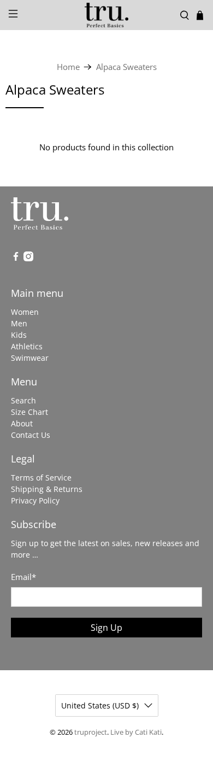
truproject (90, 732)
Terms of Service (41, 477)
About (22, 423)
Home (68, 67)
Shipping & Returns (46, 489)
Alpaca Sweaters (126, 67)
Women (25, 312)
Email (23, 576)
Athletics (27, 346)
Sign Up (106, 628)
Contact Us (30, 435)
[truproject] (107, 15)
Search (23, 400)
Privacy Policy (35, 500)
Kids (19, 335)
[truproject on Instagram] (28, 258)
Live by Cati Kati (136, 732)
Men (19, 323)
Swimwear (30, 358)
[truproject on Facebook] (16, 258)
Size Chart (29, 412)
